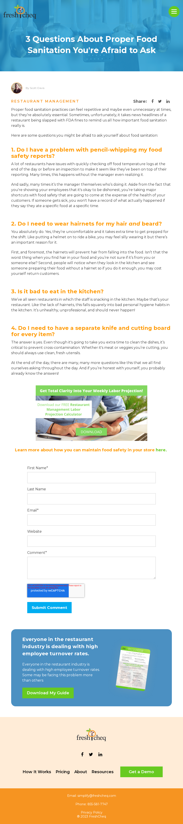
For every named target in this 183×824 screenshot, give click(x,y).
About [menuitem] (80, 771)
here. (162, 450)
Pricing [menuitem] (63, 771)
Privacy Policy (91, 812)
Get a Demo (141, 771)
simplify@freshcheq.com (96, 796)
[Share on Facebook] (152, 101)
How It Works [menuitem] (37, 771)
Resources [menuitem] (103, 771)
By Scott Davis (35, 88)
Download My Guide (48, 692)
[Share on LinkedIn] (168, 101)
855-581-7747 (97, 804)
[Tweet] (160, 101)
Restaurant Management (45, 101)
